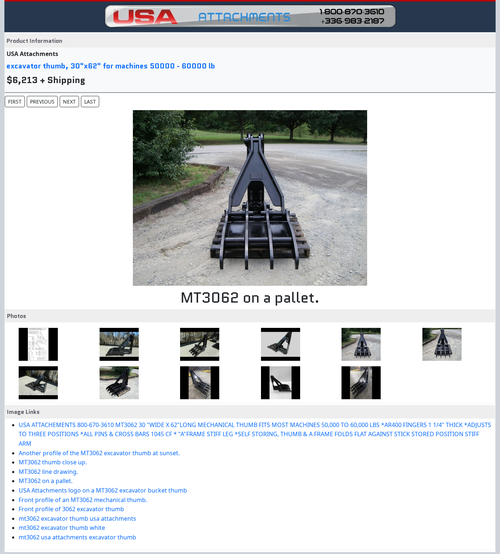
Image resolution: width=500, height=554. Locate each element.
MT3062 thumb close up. (53, 462)
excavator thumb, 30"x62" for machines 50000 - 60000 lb (111, 66)
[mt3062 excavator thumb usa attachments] (197, 383)
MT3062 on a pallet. (45, 481)
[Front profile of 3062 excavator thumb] (117, 383)
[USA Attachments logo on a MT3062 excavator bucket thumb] (440, 344)
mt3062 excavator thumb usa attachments (77, 518)
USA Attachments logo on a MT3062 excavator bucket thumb (103, 490)
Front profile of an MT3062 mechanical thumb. (83, 500)
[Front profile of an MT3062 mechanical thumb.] (36, 383)
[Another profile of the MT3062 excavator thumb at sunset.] (117, 344)
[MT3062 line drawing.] (278, 344)
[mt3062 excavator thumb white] (278, 383)
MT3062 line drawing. (48, 472)
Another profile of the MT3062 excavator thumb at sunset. (99, 453)
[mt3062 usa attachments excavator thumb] (359, 383)
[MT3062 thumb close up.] (197, 344)
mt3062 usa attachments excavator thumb (77, 537)
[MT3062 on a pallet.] (359, 344)
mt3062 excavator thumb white (62, 528)
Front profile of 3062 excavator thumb (71, 509)
